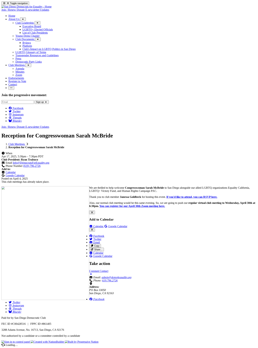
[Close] (92, 212)
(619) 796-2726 (32, 165)
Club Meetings (16, 144)
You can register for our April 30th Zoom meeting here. (132, 206)
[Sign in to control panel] (16, 341)
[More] (23, 19)
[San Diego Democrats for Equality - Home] (26, 6)
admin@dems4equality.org (116, 277)
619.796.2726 (110, 280)
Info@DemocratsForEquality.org (31, 162)
